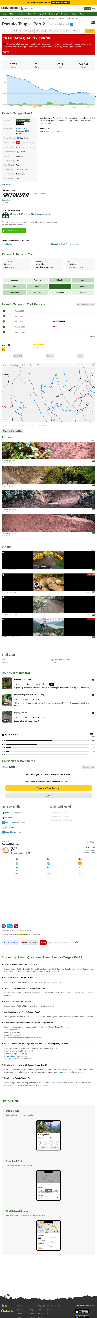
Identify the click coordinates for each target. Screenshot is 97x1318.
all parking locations (15, 1059)
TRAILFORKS (23, 934)
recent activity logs (65, 1072)
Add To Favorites (30, 942)
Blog (31, 1309)
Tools (40, 1309)
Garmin (41, 1313)
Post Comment (88, 767)
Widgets (33, 1313)
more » (92, 336)
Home (4, 13)
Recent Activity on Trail (18, 254)
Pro (31, 1306)
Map (12, 13)
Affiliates (50, 1309)
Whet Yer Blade (11, 812)
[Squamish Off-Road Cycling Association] (93, 23)
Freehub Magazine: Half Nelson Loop (29, 695)
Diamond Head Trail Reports (61, 820)
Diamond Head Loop (22, 679)
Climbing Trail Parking (12, 1051)
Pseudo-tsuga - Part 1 (13, 822)
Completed (18, 356)
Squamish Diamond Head (60, 660)
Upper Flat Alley (11, 832)
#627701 (6, 52)
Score (5, 767)
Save (81, 356)
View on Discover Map (13, 431)
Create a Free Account (48, 788)
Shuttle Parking (10, 1053)
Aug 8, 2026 (7, 347)
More (81, 13)
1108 (7, 687)
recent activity (34, 1085)
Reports (41, 13)
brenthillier (7, 934)
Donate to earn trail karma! (14, 230)
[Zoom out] (92, 379)
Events (64, 13)
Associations (53, 1306)
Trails (20, 13)
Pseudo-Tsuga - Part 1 (52, 132)
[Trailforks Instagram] (6, 1305)
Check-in (50, 356)
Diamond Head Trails (59, 812)
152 (18, 147)
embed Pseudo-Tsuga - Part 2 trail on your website (16, 930)
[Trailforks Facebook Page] (3, 1305)
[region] (48, 392)
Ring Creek (71, 120)
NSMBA (15, 934)
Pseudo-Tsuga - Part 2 (9, 461)
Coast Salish (7, 244)
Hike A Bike (9, 827)
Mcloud (8, 817)
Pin (16, 926)
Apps (74, 13)
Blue (23, 138)
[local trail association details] (5, 217)
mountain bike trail (58, 24)
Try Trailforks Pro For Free (60, 2)
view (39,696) (49, 359)
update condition (86, 304)
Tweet (10, 926)
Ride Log (53, 13)
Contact (20, 1313)
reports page (17, 1037)
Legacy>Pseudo (20, 713)
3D (92, 411)
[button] (48, 1130)
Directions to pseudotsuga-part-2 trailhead (16, 426)
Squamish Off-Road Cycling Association (30, 214)
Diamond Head (22, 128)
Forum (52, 1313)
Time (12, 767)
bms (3, 660)
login (94, 9)
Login (48, 795)
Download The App (84, 1305)
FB (4, 926)
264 (7, 720)
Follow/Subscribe (11, 942)
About (19, 1306)
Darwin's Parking (10, 1056)
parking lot (48, 123)
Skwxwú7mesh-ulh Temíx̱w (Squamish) (66, 244)
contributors (36, 934)
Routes (30, 13)
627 (7, 704)
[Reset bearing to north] (92, 382)
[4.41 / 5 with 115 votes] (38, 344)
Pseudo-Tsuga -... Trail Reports (23, 304)
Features (20, 1309)
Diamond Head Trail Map (60, 816)
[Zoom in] (92, 375)
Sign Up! (41, 1306)
